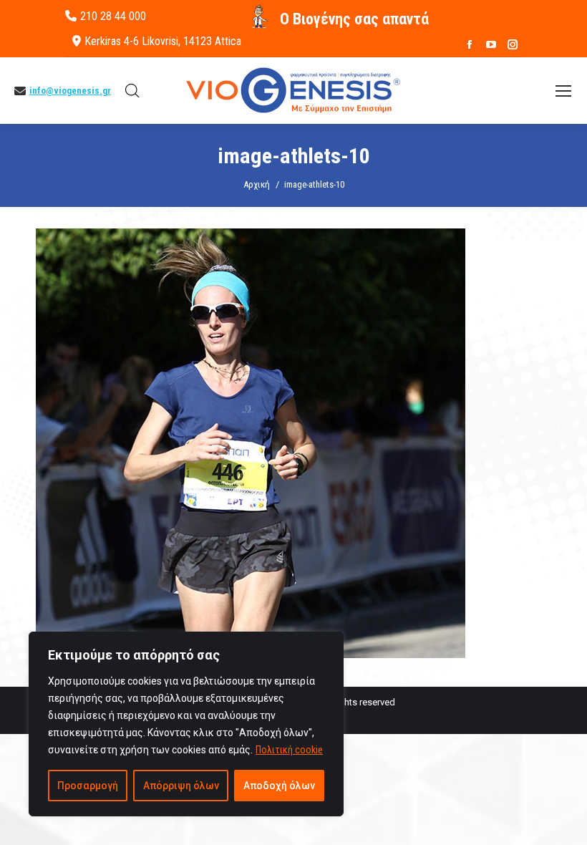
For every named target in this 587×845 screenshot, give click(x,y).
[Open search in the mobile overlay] (132, 91)
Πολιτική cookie (289, 749)
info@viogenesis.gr (70, 90)
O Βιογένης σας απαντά (354, 19)
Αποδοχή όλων (279, 785)
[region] (186, 724)
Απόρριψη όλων (181, 785)
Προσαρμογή (87, 785)
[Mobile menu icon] (563, 91)
